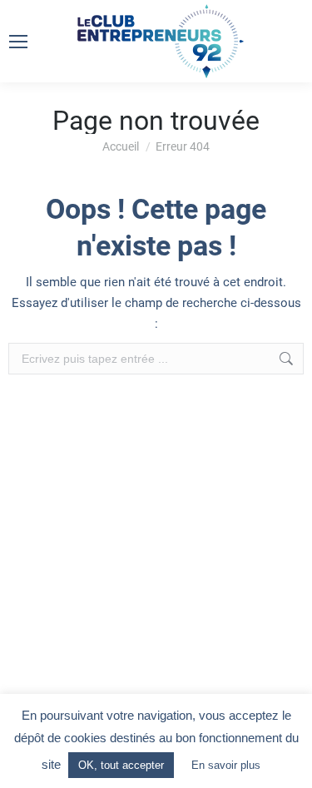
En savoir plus (225, 765)
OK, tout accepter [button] (121, 765)
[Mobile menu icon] (18, 42)
